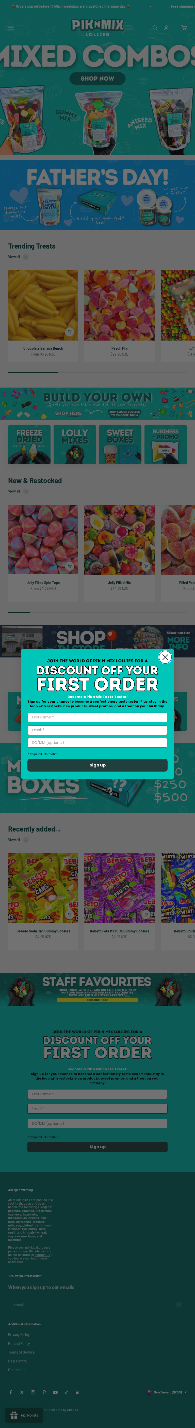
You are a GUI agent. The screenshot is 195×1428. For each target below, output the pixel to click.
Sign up (98, 765)
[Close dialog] (165, 657)
